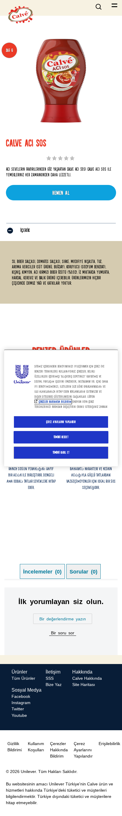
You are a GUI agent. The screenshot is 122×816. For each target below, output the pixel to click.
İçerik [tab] (25, 230)
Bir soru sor (62, 632)
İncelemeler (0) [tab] (42, 571)
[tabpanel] (61, 621)
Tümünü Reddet (61, 437)
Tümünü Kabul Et (61, 452)
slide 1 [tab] (55, 505)
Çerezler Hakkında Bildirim (55, 402)
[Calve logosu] (21, 28)
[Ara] (100, 4)
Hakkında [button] (82, 671)
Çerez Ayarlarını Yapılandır (61, 422)
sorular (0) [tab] (83, 571)
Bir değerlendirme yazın (62, 619)
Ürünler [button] (19, 671)
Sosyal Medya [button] (26, 690)
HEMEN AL (61, 193)
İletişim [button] (53, 671)
